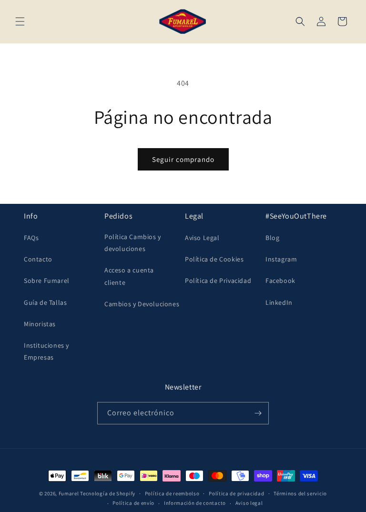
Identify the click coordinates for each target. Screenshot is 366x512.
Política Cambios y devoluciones (132, 242)
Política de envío (133, 503)
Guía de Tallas (45, 302)
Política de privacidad (236, 493)
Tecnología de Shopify (107, 493)
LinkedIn (279, 302)
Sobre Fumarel (47, 280)
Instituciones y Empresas (46, 351)
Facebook (280, 280)
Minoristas (40, 324)
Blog (272, 237)
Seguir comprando (183, 159)
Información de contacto (195, 503)
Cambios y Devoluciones (141, 304)
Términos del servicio (300, 493)
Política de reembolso (172, 493)
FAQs (31, 237)
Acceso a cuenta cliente (129, 276)
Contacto (38, 259)
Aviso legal (249, 503)
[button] (20, 21)
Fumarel (69, 493)
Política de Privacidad (218, 280)
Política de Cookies (214, 259)
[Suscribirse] (257, 413)
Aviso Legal (202, 237)
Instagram (281, 259)
